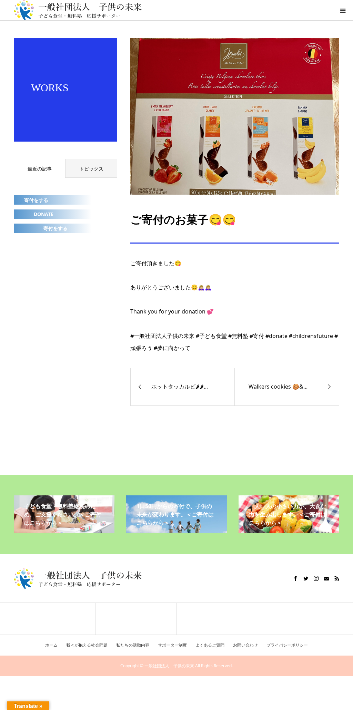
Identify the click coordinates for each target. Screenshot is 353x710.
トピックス (91, 168)
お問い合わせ (245, 645)
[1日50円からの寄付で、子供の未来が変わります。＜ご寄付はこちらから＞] (176, 530)
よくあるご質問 (209, 645)
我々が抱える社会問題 (87, 645)
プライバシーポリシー (287, 645)
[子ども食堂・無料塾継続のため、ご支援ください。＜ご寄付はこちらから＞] (64, 530)
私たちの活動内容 (132, 645)
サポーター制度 (172, 645)
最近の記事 (40, 168)
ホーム (51, 645)
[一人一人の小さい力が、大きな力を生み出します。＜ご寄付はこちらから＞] (289, 530)
